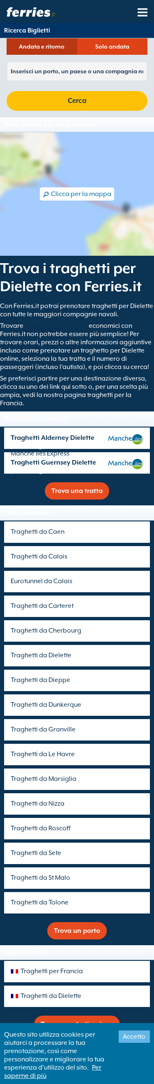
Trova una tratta (77, 491)
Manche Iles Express (40, 453)
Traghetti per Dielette (56, 325)
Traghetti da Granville (43, 729)
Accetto (134, 1036)
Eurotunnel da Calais (41, 581)
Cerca (77, 101)
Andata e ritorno (41, 46)
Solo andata (112, 46)
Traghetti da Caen (37, 531)
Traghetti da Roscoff (41, 828)
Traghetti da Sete (36, 853)
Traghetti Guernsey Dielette (53, 462)
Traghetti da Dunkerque (46, 704)
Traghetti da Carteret (42, 606)
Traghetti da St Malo (40, 877)
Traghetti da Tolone (40, 902)
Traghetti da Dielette (41, 655)
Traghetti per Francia (52, 971)
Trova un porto (77, 930)
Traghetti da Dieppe (40, 680)
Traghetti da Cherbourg (46, 630)
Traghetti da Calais (39, 556)
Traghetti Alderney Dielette (52, 438)
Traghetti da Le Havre (43, 754)
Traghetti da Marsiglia (43, 779)
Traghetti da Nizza (37, 803)
